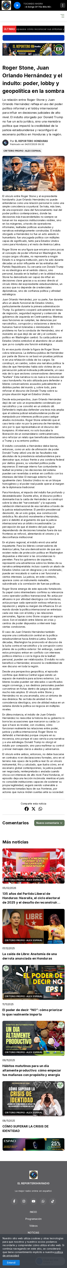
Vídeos (33, 1225)
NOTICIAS (33, 1232)
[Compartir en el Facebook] (27, 809)
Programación (33, 1218)
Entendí (11, 1262)
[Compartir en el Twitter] (33, 809)
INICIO (33, 1211)
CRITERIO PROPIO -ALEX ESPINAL (22, 150)
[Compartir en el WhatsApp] (40, 809)
